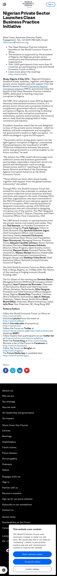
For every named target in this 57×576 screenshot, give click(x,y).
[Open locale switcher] (3, 570)
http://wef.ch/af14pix (13, 321)
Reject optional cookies (32, 554)
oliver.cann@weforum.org (15, 42)
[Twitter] (12, 370)
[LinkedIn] (20, 370)
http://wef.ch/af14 (17, 74)
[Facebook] (5, 370)
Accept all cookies (32, 562)
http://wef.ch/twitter (13, 331)
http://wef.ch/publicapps (16, 355)
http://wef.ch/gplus (13, 350)
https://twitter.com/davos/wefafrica (24, 338)
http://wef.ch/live (12, 326)
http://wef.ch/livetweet (41, 331)
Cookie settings (32, 569)
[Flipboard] (27, 370)
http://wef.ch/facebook (15, 345)
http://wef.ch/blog (37, 340)
